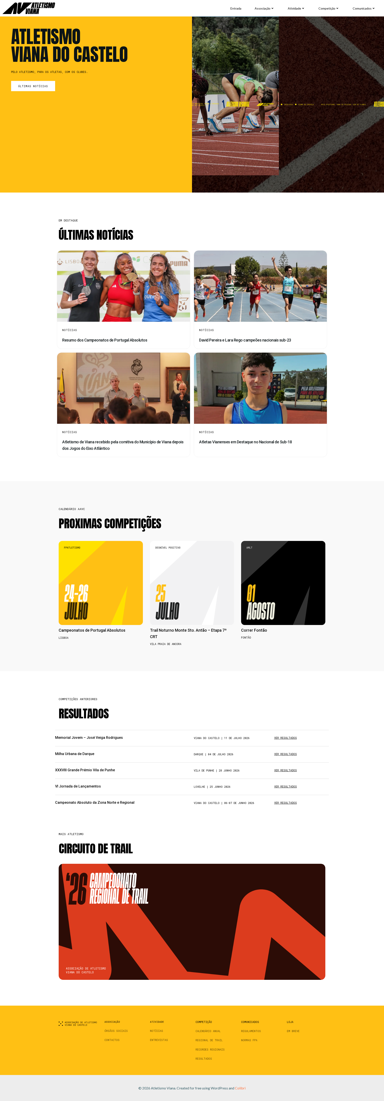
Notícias (69, 330)
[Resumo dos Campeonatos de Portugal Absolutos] (123, 285)
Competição (326, 8)
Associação (262, 8)
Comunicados (362, 8)
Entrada (235, 8)
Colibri (240, 1088)
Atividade (294, 8)
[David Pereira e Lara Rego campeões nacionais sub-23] (260, 285)
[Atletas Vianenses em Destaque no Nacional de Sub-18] (260, 388)
